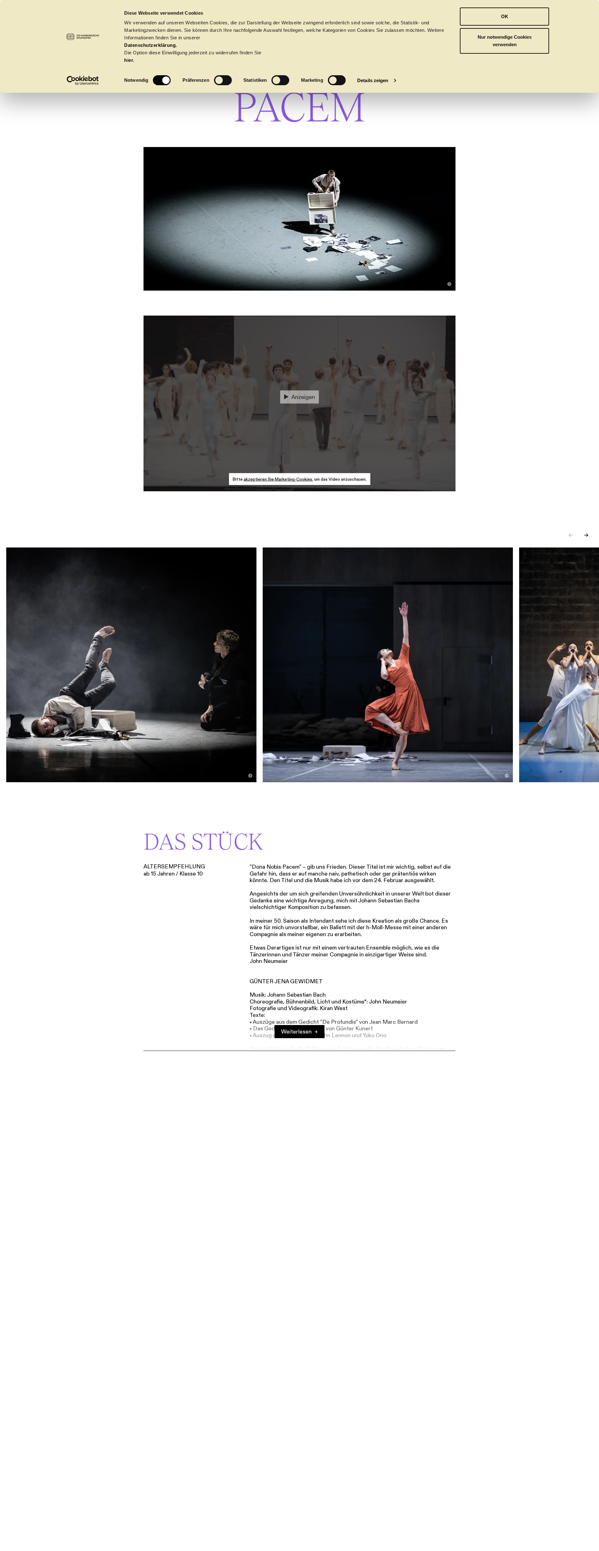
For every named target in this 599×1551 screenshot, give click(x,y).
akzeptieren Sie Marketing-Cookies (278, 479)
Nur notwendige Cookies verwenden (505, 40)
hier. (129, 60)
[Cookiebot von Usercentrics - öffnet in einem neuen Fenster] (83, 80)
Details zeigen (372, 80)
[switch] (223, 80)
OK (504, 16)
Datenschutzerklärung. (150, 45)
